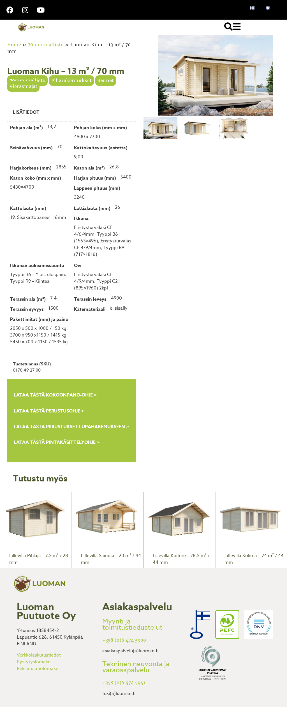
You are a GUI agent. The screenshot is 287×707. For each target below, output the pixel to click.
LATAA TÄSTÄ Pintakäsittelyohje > (57, 442)
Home (14, 45)
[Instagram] (25, 10)
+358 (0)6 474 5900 (124, 640)
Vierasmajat (23, 86)
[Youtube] (41, 10)
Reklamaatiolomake (37, 668)
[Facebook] (10, 10)
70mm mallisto (46, 45)
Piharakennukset (71, 81)
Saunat (106, 81)
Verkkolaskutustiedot (39, 655)
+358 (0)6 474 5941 (123, 683)
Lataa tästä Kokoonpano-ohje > (55, 395)
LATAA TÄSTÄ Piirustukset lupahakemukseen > (71, 426)
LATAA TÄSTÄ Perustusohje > (49, 411)
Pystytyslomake (33, 662)
